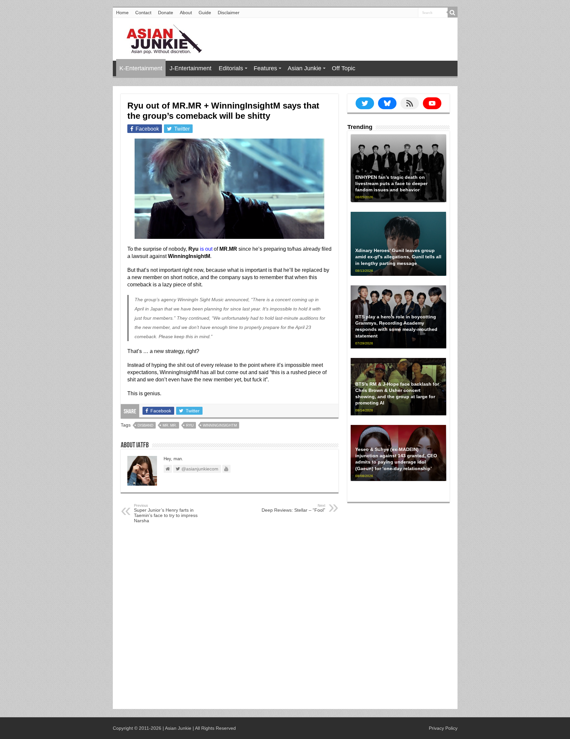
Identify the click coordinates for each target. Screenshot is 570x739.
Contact (143, 12)
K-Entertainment (140, 68)
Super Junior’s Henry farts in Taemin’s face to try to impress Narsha (166, 513)
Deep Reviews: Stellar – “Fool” (293, 508)
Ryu (190, 425)
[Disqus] (229, 617)
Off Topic (343, 68)
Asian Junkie (304, 68)
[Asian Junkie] (161, 38)
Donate (165, 12)
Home (122, 12)
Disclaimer (228, 12)
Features (265, 68)
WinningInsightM (220, 425)
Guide (205, 12)
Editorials (231, 68)
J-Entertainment (190, 68)
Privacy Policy (443, 728)
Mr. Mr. (170, 425)
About (186, 12)
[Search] (453, 12)
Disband (145, 425)
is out (206, 249)
